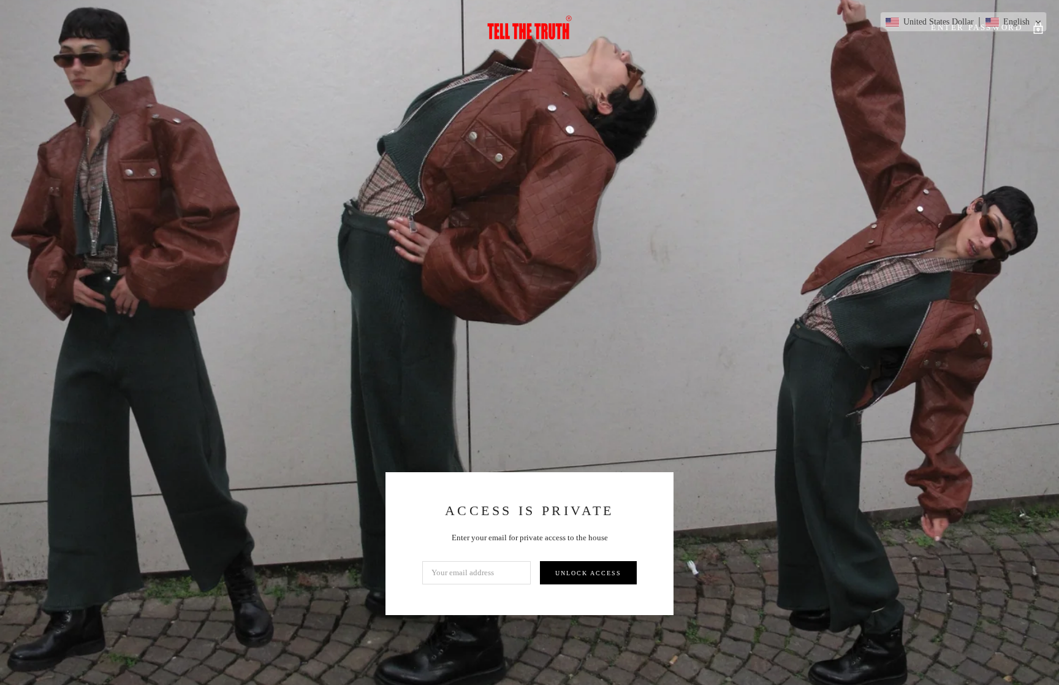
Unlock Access (588, 573)
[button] (963, 22)
